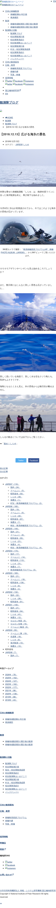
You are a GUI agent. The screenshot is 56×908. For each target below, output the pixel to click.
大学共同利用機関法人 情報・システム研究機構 (28, 890)
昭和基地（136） (17, 582)
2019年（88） (11, 696)
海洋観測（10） (17, 642)
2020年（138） (11, 693)
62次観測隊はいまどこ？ (21, 55)
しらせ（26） (16, 598)
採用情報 (9, 77)
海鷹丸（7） (15, 522)
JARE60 (19, 144)
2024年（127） (11, 681)
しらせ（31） (16, 563)
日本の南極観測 (12, 11)
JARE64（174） (12, 550)
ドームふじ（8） (17, 534)
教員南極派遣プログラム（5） (23, 569)
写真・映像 (15, 74)
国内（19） (15, 509)
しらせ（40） (16, 515)
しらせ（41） (16, 614)
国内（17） (15, 554)
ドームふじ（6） (17, 512)
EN (6, 93)
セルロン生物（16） (19, 623)
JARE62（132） (12, 592)
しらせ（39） (16, 496)
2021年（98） (11, 690)
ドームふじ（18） (18, 579)
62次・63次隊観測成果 (15, 769)
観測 (7, 20)
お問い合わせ (6, 874)
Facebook (34, 460)
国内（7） (14, 655)
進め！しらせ (10, 443)
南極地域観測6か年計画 (15, 719)
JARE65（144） (12, 528)
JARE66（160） (12, 506)
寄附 (2, 849)
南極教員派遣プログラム (21, 68)
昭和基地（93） (17, 538)
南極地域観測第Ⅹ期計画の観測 (24, 23)
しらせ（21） (16, 541)
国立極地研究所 (12, 90)
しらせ (26, 144)
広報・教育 (10, 65)
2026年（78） (11, 674)
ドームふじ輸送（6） (19, 627)
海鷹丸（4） (15, 544)
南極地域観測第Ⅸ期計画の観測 (24, 27)
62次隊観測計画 (17, 46)
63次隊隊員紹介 (17, 39)
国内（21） (15, 531)
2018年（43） (11, 700)
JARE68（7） (11, 652)
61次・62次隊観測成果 (20, 49)
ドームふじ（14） (18, 557)
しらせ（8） (15, 585)
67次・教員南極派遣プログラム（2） (26, 503)
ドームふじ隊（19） (19, 633)
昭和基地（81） (17, 601)
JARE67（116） (12, 484)
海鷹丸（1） (15, 499)
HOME (10, 117)
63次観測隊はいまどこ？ (21, 42)
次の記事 (4, 471)
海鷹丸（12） (16, 617)
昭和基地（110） (17, 560)
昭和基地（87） (17, 519)
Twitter (21, 460)
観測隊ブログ (16, 33)
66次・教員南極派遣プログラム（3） (26, 525)
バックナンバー (17, 58)
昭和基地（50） (17, 493)
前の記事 (4, 468)
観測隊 (8, 120)
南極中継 (14, 71)
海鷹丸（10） (16, 646)
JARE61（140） (12, 604)
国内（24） (15, 487)
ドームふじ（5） (17, 490)
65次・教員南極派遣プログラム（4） (26, 547)
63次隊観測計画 (17, 36)
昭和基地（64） (17, 611)
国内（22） (15, 595)
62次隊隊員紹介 (17, 52)
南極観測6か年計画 (18, 14)
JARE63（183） (12, 573)
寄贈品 (3, 842)
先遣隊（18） (16, 636)
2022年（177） (11, 687)
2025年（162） (11, 677)
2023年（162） (11, 684)
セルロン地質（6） (18, 620)
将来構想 (14, 17)
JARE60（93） (11, 630)
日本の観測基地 (12, 61)
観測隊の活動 (11, 30)
